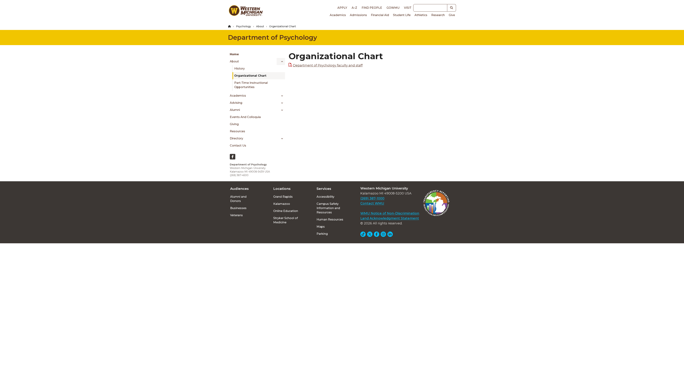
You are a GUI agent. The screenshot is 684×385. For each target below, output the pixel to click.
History (239, 68)
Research (438, 15)
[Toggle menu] (281, 61)
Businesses (238, 208)
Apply (342, 7)
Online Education (285, 211)
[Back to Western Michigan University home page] (245, 11)
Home (234, 54)
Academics (338, 15)
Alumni (235, 110)
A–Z (354, 7)
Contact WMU (372, 203)
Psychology (243, 26)
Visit (407, 7)
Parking (322, 233)
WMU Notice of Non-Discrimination (389, 213)
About (260, 26)
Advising (236, 102)
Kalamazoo (281, 204)
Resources (237, 131)
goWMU (393, 7)
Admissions (358, 15)
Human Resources (330, 219)
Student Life (402, 15)
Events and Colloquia (245, 117)
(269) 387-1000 (372, 198)
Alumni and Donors (238, 199)
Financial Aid (380, 15)
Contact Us (238, 145)
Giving (234, 124)
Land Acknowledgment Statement (389, 218)
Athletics (420, 15)
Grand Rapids (283, 196)
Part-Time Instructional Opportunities (251, 85)
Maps (321, 226)
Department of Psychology (272, 37)
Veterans (236, 215)
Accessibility (325, 196)
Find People (372, 7)
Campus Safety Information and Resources (328, 208)
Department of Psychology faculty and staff (328, 65)
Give (452, 15)
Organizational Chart (250, 75)
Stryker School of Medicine (285, 220)
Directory (236, 138)
